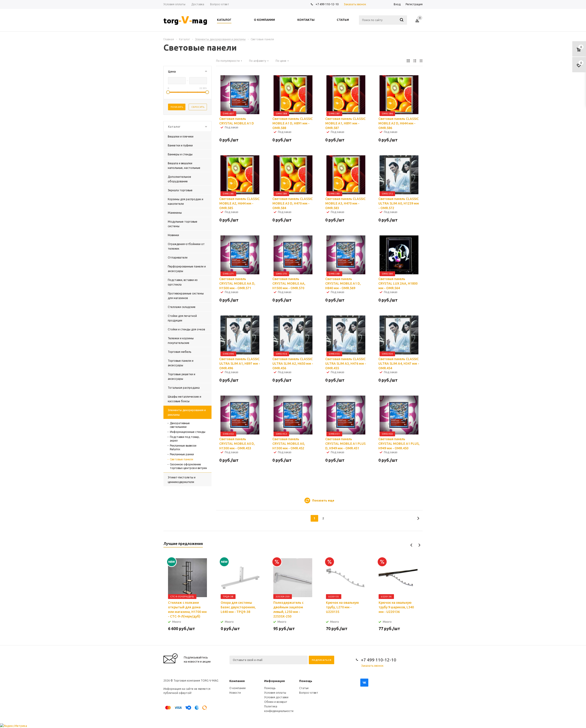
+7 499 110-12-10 (327, 4)
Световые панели (181, 459)
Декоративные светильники (180, 425)
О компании (237, 688)
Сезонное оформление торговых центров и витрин (188, 466)
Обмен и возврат (275, 701)
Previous (411, 545)
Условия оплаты (275, 692)
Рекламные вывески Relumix (183, 447)
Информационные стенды (187, 431)
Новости (235, 692)
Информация (274, 680)
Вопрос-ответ (308, 692)
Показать (177, 107)
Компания (237, 680)
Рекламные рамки (182, 454)
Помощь (305, 680)
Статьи (304, 688)
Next (419, 545)
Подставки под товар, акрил (185, 438)
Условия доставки (276, 697)
